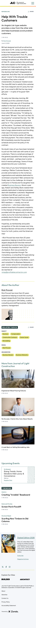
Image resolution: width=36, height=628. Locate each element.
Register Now (8, 480)
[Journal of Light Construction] (18, 3)
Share (32, 11)
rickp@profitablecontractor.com (14, 272)
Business (5, 334)
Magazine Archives (23, 559)
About (3, 591)
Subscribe (20, 555)
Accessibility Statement (9, 605)
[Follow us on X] (3, 567)
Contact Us (5, 598)
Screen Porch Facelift (11, 506)
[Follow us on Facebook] (6, 567)
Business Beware (14, 185)
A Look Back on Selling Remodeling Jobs (15, 447)
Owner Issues (24, 337)
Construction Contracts (10, 337)
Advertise (4, 594)
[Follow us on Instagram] (9, 567)
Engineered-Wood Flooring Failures (14, 391)
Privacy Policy (6, 602)
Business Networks (22, 355)
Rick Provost (7, 41)
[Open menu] (33, 3)
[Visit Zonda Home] (10, 611)
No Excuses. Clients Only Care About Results (17, 419)
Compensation (15, 334)
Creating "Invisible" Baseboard (16, 494)
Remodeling (6, 11)
